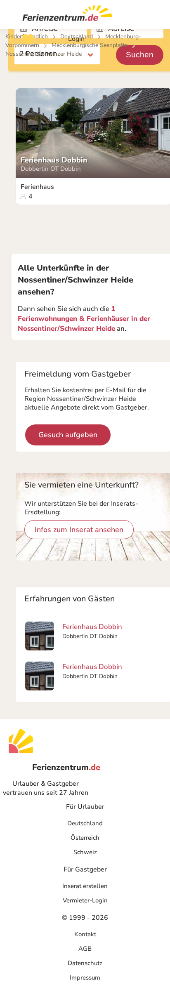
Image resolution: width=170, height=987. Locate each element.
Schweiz (85, 852)
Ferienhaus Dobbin (54, 160)
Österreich (85, 838)
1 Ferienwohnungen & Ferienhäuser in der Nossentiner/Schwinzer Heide (84, 318)
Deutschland (85, 823)
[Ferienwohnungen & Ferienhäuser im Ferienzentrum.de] (64, 15)
